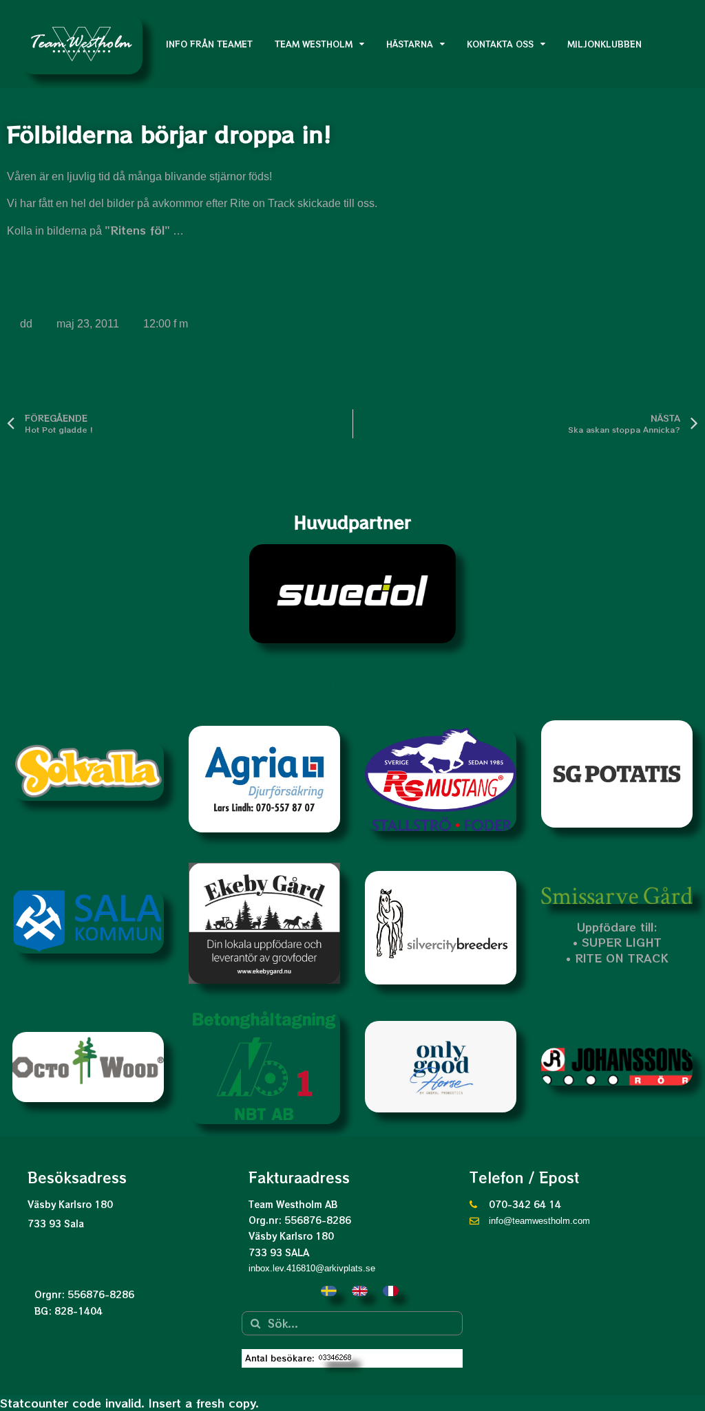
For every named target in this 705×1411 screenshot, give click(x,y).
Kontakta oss (500, 44)
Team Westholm (313, 44)
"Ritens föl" (137, 230)
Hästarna (409, 44)
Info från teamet (209, 44)
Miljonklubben (604, 44)
